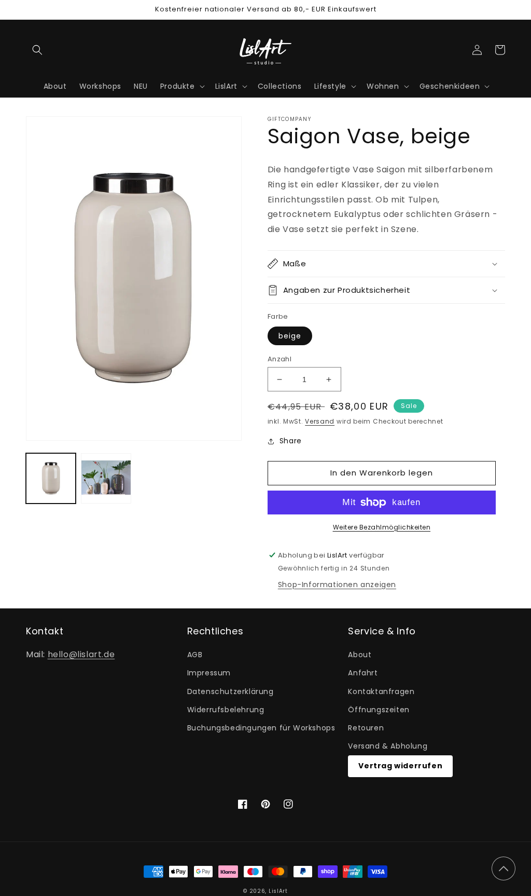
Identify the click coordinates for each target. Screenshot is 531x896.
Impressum (209, 673)
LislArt (278, 891)
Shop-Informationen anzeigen (337, 584)
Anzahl (279, 359)
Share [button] (291, 441)
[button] (37, 49)
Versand (319, 421)
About (359, 654)
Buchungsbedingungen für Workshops (261, 728)
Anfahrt (363, 673)
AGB (195, 654)
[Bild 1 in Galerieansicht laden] (51, 478)
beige (289, 336)
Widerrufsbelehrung (225, 709)
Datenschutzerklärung (230, 691)
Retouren (366, 728)
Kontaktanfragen (381, 691)
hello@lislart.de (81, 654)
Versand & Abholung (387, 746)
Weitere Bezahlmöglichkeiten (382, 527)
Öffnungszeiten (378, 709)
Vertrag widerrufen (400, 766)
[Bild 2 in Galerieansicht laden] (106, 478)
